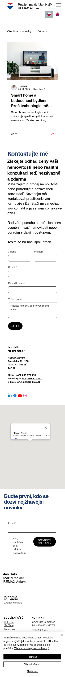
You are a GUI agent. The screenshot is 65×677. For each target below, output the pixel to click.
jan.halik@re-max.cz (28, 381)
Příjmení (39, 251)
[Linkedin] (10, 395)
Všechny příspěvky (19, 31)
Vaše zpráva (15, 299)
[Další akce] (53, 88)
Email (12, 267)
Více (41, 31)
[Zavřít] (60, 637)
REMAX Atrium (40, 630)
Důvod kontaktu (17, 283)
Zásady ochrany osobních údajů (31, 648)
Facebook (9, 629)
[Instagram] (25, 395)
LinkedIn (9, 622)
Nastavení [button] (32, 671)
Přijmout (32, 656)
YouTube (9, 625)
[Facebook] (15, 395)
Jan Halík (10, 574)
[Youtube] (20, 395)
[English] (57, 14)
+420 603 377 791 (26, 375)
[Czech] (49, 14)
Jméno (13, 251)
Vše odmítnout (32, 664)
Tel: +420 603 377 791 (44, 625)
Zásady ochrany (13, 602)
